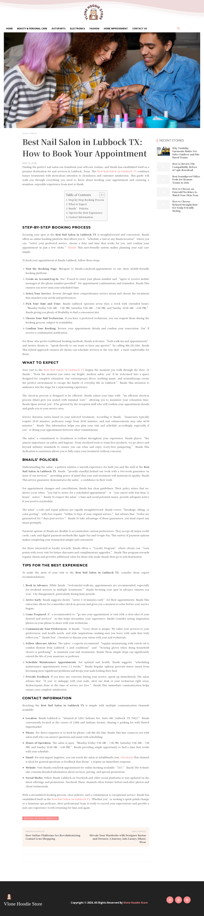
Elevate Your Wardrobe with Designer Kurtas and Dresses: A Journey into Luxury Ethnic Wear (118, 839)
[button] (178, 28)
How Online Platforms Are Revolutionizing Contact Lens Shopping (53, 837)
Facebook (126, 757)
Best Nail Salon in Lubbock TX (40, 818)
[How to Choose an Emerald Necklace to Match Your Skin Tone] (163, 191)
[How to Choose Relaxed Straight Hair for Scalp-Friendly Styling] (163, 204)
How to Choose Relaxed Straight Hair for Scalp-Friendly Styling (185, 206)
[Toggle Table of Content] (100, 195)
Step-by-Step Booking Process (86, 199)
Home (25, 133)
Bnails (71, 247)
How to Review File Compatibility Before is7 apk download (184, 167)
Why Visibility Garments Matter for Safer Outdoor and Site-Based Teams (186, 153)
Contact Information (81, 217)
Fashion (33, 133)
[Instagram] (178, 899)
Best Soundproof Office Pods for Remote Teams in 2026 (186, 179)
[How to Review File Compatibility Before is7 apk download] (163, 166)
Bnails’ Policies (78, 208)
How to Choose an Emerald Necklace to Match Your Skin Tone (185, 192)
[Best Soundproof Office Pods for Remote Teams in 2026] (163, 179)
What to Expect (78, 204)
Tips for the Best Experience (85, 212)
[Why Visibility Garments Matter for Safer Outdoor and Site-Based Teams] (163, 151)
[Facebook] (169, 899)
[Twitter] (187, 899)
